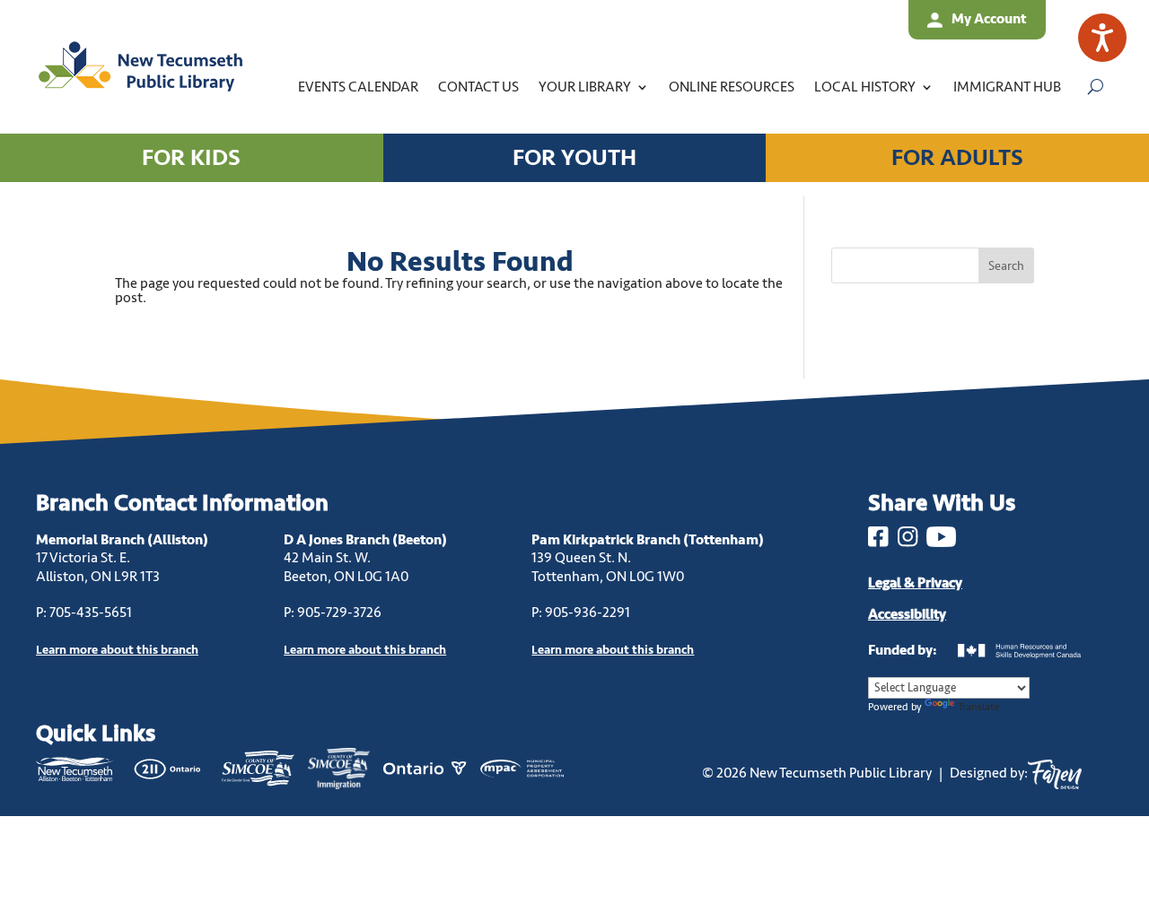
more (117, 649)
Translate (979, 707)
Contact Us (478, 87)
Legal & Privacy (915, 583)
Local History (865, 87)
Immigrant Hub (1007, 87)
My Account (989, 19)
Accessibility (907, 614)
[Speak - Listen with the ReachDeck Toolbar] (1102, 37)
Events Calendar (358, 87)
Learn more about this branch (365, 649)
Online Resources (731, 87)
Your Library (585, 87)
